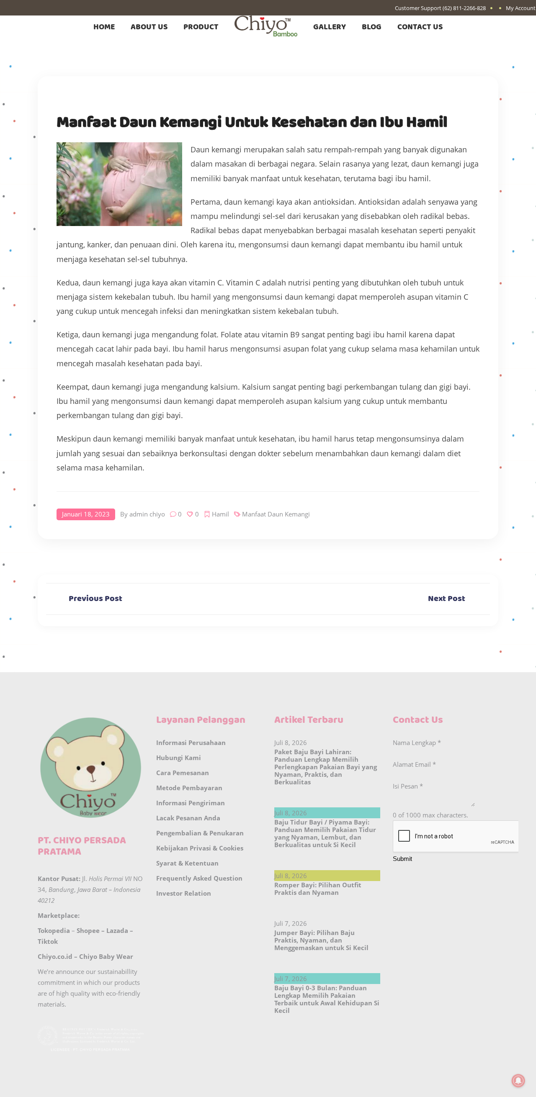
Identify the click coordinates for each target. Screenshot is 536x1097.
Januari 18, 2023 (86, 514)
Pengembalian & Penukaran (200, 833)
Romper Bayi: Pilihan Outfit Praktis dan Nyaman (317, 889)
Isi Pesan (408, 786)
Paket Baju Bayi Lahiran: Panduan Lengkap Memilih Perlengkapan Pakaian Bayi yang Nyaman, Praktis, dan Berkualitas (325, 767)
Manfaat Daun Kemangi (276, 514)
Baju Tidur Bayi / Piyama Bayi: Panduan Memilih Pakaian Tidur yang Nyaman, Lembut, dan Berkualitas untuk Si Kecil (325, 833)
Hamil (220, 514)
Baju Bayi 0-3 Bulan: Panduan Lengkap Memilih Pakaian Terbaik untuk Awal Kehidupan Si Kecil (326, 999)
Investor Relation (183, 893)
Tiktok (48, 941)
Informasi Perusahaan (191, 742)
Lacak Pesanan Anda (188, 818)
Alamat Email (414, 764)
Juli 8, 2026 (290, 742)
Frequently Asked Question (199, 878)
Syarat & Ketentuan (187, 863)
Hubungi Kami (178, 757)
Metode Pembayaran (189, 788)
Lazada (117, 930)
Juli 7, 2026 (290, 923)
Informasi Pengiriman (190, 803)
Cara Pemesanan (182, 772)
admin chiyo (147, 514)
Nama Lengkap (417, 742)
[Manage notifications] (518, 1080)
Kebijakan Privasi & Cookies (199, 848)
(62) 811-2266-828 (464, 8)
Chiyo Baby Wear (106, 956)
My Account (521, 8)
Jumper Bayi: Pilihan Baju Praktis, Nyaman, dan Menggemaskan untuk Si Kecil (321, 940)
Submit (402, 858)
